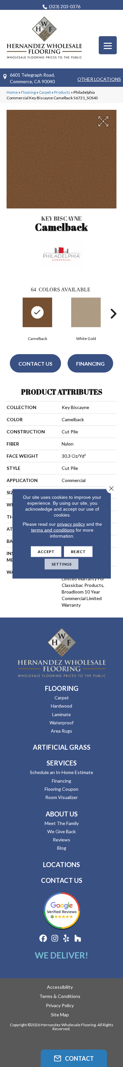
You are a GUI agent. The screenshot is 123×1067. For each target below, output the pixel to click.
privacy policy (71, 523)
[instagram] (55, 938)
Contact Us (35, 363)
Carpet (45, 92)
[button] (74, 1058)
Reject (78, 551)
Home (12, 92)
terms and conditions (52, 529)
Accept (46, 551)
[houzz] (78, 938)
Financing (90, 363)
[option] (86, 318)
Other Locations (99, 79)
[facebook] (43, 938)
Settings (61, 563)
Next (113, 313)
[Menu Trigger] (108, 45)
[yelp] (66, 938)
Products (62, 92)
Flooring (28, 92)
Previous (10, 313)
